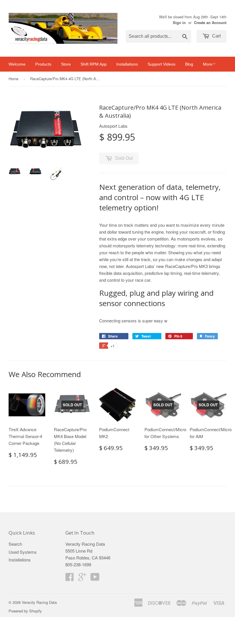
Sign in (179, 22)
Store (66, 64)
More (207, 64)
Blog (189, 64)
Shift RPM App (94, 64)
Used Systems (23, 552)
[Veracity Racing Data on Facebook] (69, 578)
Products (43, 64)
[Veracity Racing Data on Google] (82, 578)
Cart (216, 35)
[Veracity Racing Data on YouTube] (95, 578)
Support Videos (161, 64)
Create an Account (210, 22)
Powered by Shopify (25, 611)
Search (15, 544)
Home (13, 78)
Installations (127, 64)
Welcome (17, 64)
